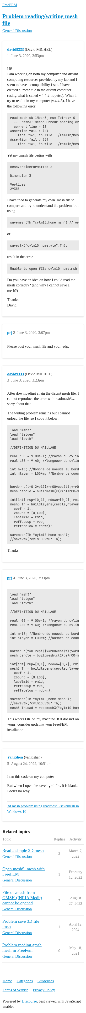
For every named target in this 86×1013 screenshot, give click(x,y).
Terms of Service (15, 990)
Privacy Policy (44, 990)
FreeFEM (9, 5)
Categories (25, 981)
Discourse (29, 1001)
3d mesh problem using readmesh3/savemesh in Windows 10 (43, 808)
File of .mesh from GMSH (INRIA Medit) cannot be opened (22, 897)
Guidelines (46, 981)
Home (7, 981)
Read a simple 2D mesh (23, 850)
